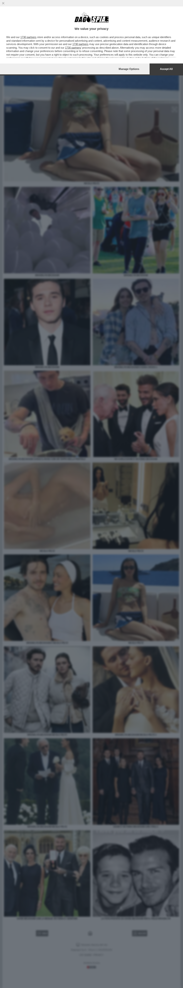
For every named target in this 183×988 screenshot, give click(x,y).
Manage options (129, 68)
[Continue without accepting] (3, 3)
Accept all (166, 68)
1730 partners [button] (28, 37)
